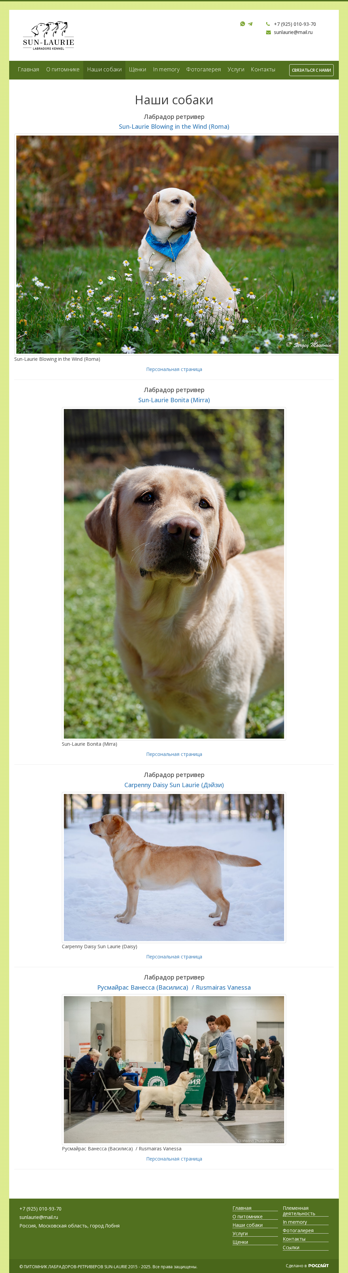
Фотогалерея (203, 69)
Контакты (263, 69)
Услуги (236, 69)
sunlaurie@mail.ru (293, 32)
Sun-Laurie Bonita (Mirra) (174, 400)
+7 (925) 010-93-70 (295, 24)
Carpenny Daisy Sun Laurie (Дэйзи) (174, 785)
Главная (28, 69)
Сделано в (297, 1266)
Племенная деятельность (299, 1210)
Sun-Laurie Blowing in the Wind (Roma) (174, 126)
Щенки (137, 69)
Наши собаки (104, 69)
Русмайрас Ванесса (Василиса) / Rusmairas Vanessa (174, 987)
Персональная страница (174, 369)
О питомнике (63, 69)
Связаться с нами (311, 70)
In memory (166, 69)
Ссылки (291, 1247)
